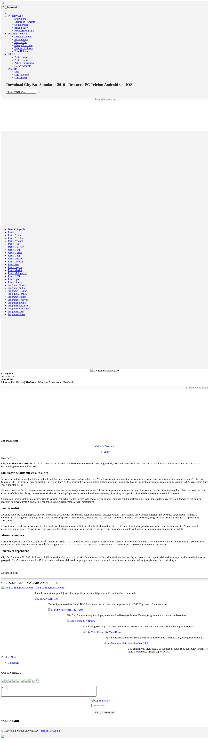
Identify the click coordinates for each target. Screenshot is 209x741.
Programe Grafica (17, 296)
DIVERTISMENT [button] (17, 33)
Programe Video (16, 314)
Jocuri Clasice (15, 252)
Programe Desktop (17, 291)
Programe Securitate (18, 308)
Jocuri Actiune (15, 235)
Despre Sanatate (22, 65)
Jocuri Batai (14, 243)
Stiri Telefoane (21, 74)
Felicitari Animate (23, 48)
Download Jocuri (23, 36)
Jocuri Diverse (15, 261)
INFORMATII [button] (15, 16)
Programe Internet (17, 302)
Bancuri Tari (20, 42)
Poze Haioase (21, 51)
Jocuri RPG (14, 276)
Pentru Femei (21, 57)
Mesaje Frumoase (23, 45)
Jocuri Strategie (16, 282)
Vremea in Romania (24, 21)
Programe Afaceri (17, 285)
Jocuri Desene (15, 258)
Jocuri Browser (16, 246)
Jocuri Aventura (16, 238)
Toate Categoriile (16, 229)
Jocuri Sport (14, 279)
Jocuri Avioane (15, 241)
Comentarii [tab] (13, 662)
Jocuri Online (21, 39)
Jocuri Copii (14, 255)
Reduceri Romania (24, 30)
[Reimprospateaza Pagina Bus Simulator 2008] (100, 700)
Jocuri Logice (15, 267)
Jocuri (11, 232)
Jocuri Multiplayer (17, 273)
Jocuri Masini (15, 270)
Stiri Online (20, 18)
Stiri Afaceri (20, 77)
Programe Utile (16, 311)
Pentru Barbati (21, 60)
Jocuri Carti (14, 249)
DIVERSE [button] (13, 68)
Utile (16, 71)
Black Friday (21, 27)
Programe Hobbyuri (18, 299)
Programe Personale (18, 305)
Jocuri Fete (13, 264)
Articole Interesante (24, 63)
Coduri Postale (22, 24)
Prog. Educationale (17, 293)
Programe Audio (16, 288)
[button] (6, 657)
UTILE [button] (12, 54)
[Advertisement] (104, 108)
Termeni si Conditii (50, 730)
